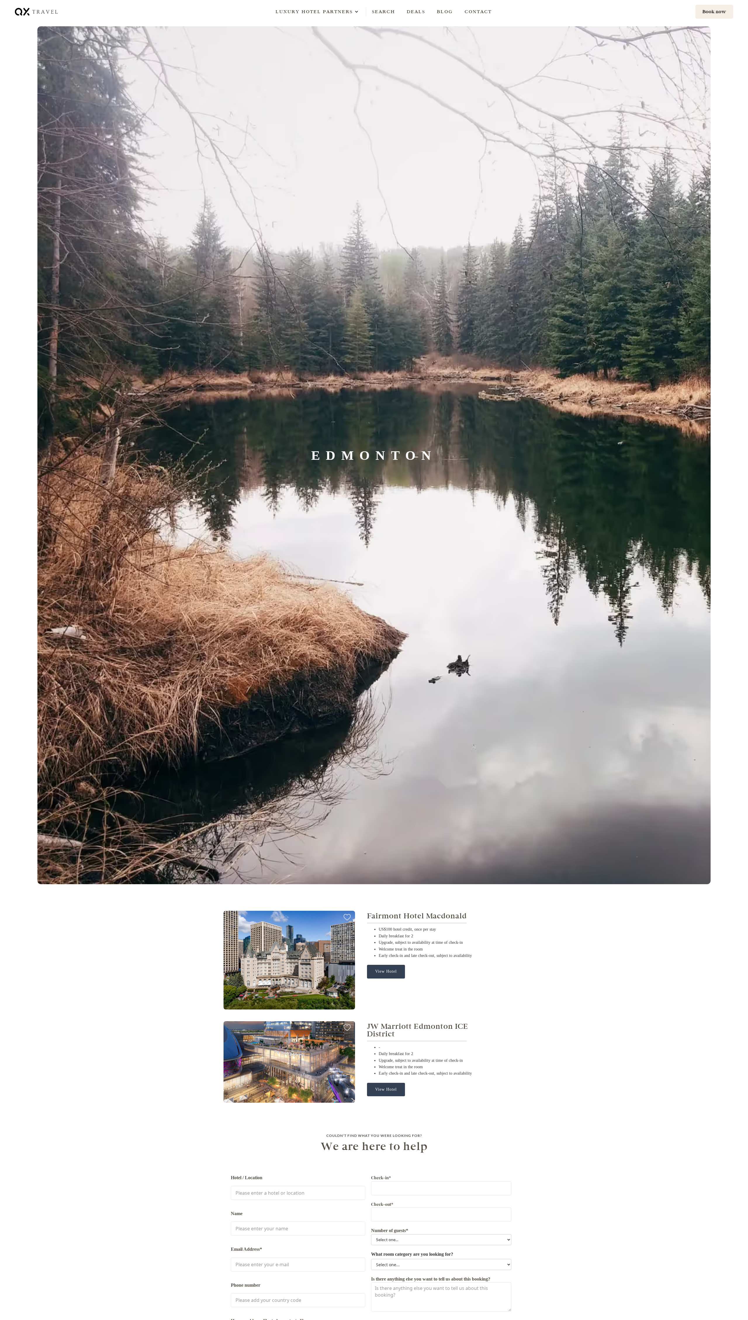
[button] (314, 12)
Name (237, 1213)
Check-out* (382, 1204)
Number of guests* (389, 1230)
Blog (445, 11)
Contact (478, 11)
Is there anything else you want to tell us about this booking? (430, 1278)
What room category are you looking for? (412, 1254)
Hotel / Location (246, 1177)
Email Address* (246, 1249)
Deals (416, 11)
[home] (37, 11)
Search (383, 11)
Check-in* (381, 1177)
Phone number (245, 1285)
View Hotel (386, 971)
